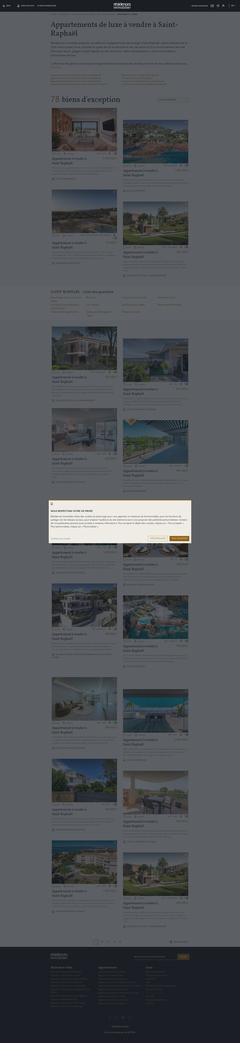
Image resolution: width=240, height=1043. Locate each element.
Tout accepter (179, 539)
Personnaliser (157, 539)
